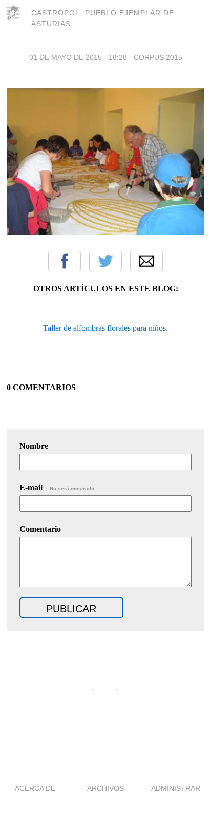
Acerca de (35, 788)
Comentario (40, 529)
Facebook (64, 261)
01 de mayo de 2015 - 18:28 (78, 57)
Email (146, 261)
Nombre (33, 446)
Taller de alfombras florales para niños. (105, 328)
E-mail (57, 487)
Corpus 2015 (158, 57)
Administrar (175, 788)
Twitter (105, 261)
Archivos (105, 788)
